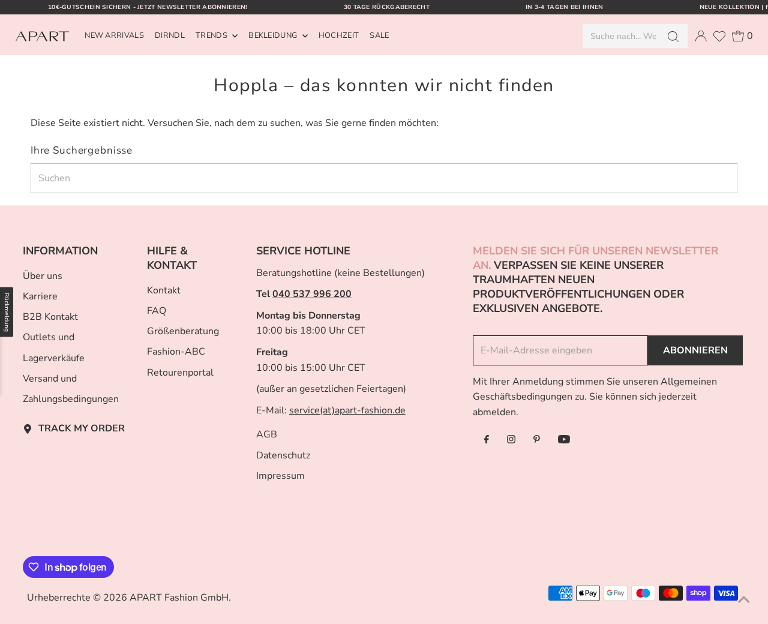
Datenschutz (283, 455)
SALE (379, 35)
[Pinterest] (536, 440)
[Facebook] (486, 440)
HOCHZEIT (339, 35)
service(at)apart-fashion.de (347, 410)
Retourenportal (180, 372)
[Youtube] (564, 440)
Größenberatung (183, 331)
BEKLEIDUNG (273, 35)
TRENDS (212, 35)
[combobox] (620, 36)
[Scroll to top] (744, 600)
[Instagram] (511, 440)
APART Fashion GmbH (179, 597)
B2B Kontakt (50, 316)
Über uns (42, 276)
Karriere (40, 296)
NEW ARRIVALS (114, 35)
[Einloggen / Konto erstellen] (700, 36)
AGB (266, 434)
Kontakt (164, 290)
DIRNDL (170, 35)
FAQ (156, 310)
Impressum (280, 475)
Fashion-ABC (176, 351)
